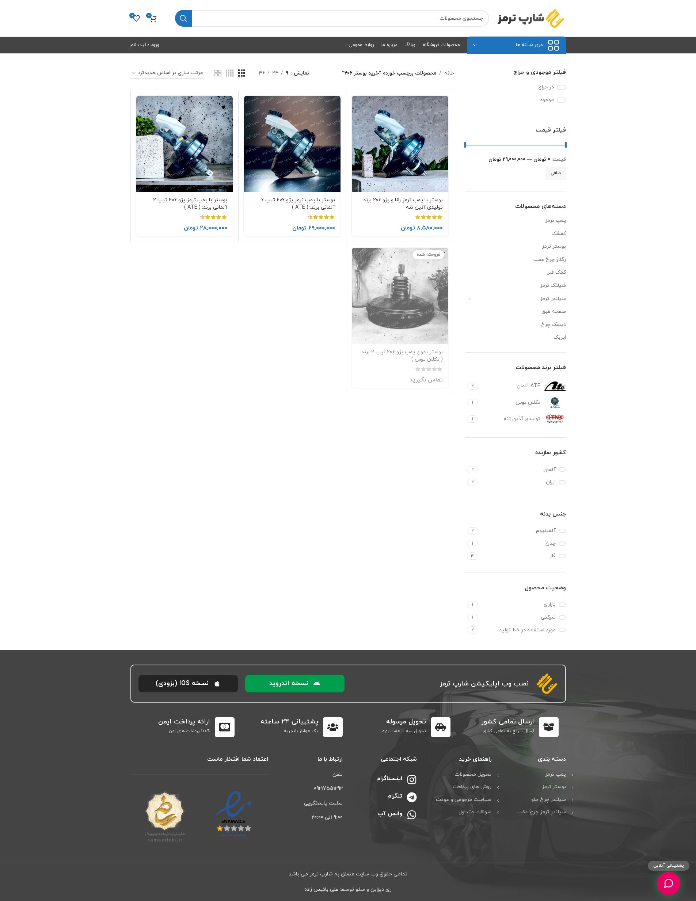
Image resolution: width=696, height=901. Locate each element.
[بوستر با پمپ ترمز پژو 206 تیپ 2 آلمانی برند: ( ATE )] (184, 144)
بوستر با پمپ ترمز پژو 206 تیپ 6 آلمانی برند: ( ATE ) (298, 204)
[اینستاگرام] (412, 780)
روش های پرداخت (472, 786)
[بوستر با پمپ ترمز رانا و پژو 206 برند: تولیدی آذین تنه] (400, 144)
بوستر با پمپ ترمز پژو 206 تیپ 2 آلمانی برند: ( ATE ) (190, 204)
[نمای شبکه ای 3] (241, 74)
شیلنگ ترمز (553, 285)
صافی (556, 173)
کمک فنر (556, 272)
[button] (295, 683)
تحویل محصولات (473, 774)
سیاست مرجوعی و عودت (463, 799)
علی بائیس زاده (321, 889)
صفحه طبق (553, 311)
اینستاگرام (389, 779)
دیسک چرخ (553, 324)
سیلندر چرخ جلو (548, 799)
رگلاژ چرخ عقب (549, 259)
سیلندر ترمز (553, 298)
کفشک (558, 233)
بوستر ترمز (554, 246)
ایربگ (560, 337)
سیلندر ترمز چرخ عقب (541, 812)
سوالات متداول (475, 812)
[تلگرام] (412, 797)
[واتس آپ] (412, 815)
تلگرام (394, 796)
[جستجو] (183, 18)
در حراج (546, 87)
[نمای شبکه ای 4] (229, 74)
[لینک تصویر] (233, 813)
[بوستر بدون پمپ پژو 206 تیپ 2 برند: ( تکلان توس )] (400, 296)
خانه (449, 73)
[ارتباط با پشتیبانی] (668, 883)
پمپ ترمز (555, 220)
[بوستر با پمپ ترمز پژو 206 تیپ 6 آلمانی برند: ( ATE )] (292, 144)
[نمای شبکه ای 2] (217, 74)
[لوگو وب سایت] (531, 17)
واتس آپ (389, 814)
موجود (547, 99)
